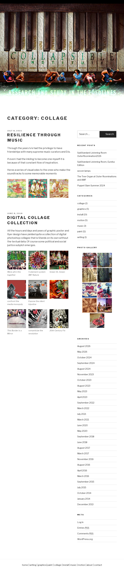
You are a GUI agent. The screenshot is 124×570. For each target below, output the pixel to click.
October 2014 (84, 493)
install (80, 214)
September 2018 (85, 436)
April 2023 (82, 397)
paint (79, 231)
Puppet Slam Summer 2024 (91, 185)
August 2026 (83, 346)
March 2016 (83, 476)
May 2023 (82, 391)
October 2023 (84, 380)
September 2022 (85, 402)
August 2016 (83, 464)
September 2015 (85, 481)
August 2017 (83, 448)
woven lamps (84, 171)
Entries (83, 527)
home (25, 565)
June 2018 (82, 442)
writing (80, 237)
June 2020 (82, 425)
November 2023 (85, 374)
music (80, 226)
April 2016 (82, 470)
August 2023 (83, 385)
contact (98, 565)
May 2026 (82, 351)
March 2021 (83, 419)
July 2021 (81, 414)
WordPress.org (85, 539)
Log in (80, 522)
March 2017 (83, 453)
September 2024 (86, 363)
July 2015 (81, 487)
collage (81, 203)
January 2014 (83, 498)
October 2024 (84, 357)
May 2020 (82, 431)
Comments (85, 533)
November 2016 (85, 459)
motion (81, 220)
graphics (81, 209)
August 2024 (83, 369)
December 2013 (85, 504)
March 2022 (83, 408)
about (90, 565)
